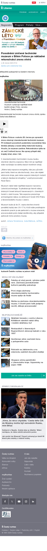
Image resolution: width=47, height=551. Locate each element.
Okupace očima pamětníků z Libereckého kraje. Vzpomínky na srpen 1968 (27, 362)
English (37, 530)
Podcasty (6, 485)
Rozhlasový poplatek (32, 474)
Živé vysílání (7, 261)
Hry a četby (7, 252)
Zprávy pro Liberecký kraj (11, 66)
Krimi (20, 252)
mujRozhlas (6, 245)
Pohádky (6, 256)
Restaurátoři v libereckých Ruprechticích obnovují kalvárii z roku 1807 (28, 330)
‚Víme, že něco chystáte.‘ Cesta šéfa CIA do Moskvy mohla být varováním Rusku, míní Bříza (22, 423)
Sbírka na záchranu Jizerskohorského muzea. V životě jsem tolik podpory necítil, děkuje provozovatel (28, 303)
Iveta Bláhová (29, 221)
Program (22, 12)
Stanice (5, 465)
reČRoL (39, 221)
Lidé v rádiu (29, 465)
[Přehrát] (4, 124)
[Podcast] (2, 132)
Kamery (43, 12)
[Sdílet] (6, 132)
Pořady (29, 25)
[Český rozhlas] (8, 2)
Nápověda (28, 461)
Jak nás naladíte (30, 458)
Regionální (6, 25)
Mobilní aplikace (8, 489)
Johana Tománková (15, 221)
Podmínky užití (27, 530)
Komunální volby (8, 461)
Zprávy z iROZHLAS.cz (12, 386)
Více (39, 25)
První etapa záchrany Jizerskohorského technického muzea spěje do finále (25, 293)
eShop (4, 468)
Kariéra (27, 468)
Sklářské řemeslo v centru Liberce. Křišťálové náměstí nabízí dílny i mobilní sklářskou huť (27, 320)
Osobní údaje (15, 530)
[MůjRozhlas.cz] (4, 77)
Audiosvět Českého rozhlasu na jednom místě (18, 271)
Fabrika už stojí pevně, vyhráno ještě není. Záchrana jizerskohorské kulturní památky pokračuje (28, 282)
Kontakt (27, 471)
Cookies (5, 530)
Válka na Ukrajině (9, 458)
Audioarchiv (33, 12)
